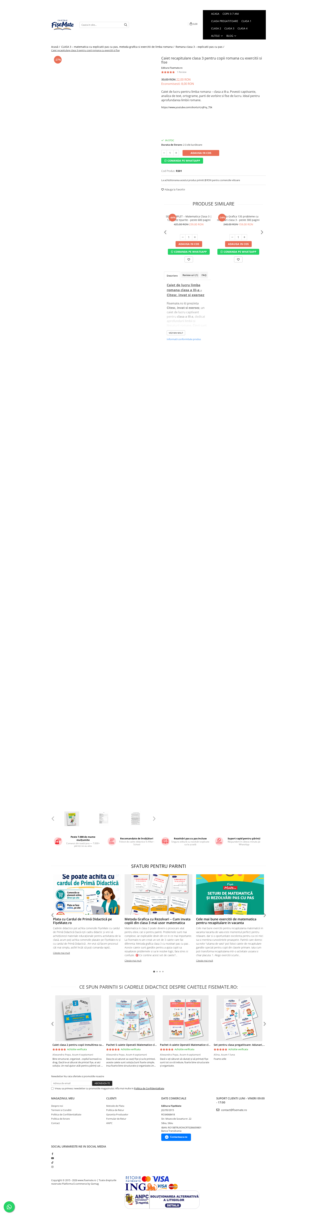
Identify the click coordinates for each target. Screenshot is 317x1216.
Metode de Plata (115, 1105)
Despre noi (57, 1105)
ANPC (109, 1123)
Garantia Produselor (117, 1114)
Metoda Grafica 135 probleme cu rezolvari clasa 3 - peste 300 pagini (238, 218)
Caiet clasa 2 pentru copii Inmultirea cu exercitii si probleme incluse (95, 1045)
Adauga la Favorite (174, 189)
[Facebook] (52, 1153)
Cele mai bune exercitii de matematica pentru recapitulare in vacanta (226, 921)
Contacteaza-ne (178, 1137)
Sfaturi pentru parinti (158, 866)
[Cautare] (125, 25)
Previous (53, 818)
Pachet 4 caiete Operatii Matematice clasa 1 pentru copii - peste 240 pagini (207, 1045)
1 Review (181, 72)
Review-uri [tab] (190, 275)
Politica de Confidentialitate (149, 1088)
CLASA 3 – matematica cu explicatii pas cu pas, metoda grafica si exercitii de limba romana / (118, 46)
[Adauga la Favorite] (189, 259)
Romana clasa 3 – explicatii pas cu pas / (200, 46)
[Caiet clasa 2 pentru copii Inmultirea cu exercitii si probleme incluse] (78, 1018)
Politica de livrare (60, 1118)
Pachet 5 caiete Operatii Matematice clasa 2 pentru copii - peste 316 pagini (153, 1045)
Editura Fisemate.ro (172, 67)
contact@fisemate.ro (233, 1110)
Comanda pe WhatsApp (183, 160)
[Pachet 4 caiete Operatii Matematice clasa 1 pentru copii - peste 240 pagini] (185, 1018)
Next (153, 818)
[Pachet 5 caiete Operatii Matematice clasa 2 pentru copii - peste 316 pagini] (132, 1018)
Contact (55, 1123)
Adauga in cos (201, 153)
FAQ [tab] (204, 275)
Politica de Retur (115, 1110)
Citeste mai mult (61, 953)
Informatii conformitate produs (184, 339)
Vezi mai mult (176, 332)
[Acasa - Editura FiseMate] (62, 24)
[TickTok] (52, 1162)
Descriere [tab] (172, 275)
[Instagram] (52, 1166)
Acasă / (56, 46)
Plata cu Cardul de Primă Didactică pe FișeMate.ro (82, 921)
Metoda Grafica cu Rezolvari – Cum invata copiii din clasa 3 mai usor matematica (157, 921)
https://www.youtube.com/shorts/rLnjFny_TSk (186, 107)
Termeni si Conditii (61, 1110)
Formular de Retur (116, 1118)
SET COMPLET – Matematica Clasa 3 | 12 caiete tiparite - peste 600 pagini (189, 218)
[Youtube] (52, 1158)
